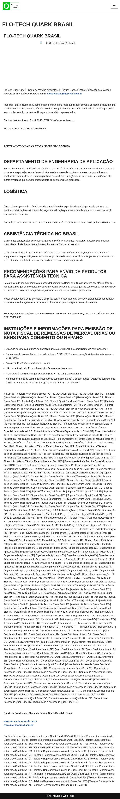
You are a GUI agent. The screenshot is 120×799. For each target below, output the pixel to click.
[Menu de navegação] (114, 6)
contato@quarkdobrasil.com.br (64, 93)
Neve (48, 796)
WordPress (68, 796)
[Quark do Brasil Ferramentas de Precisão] (11, 6)
